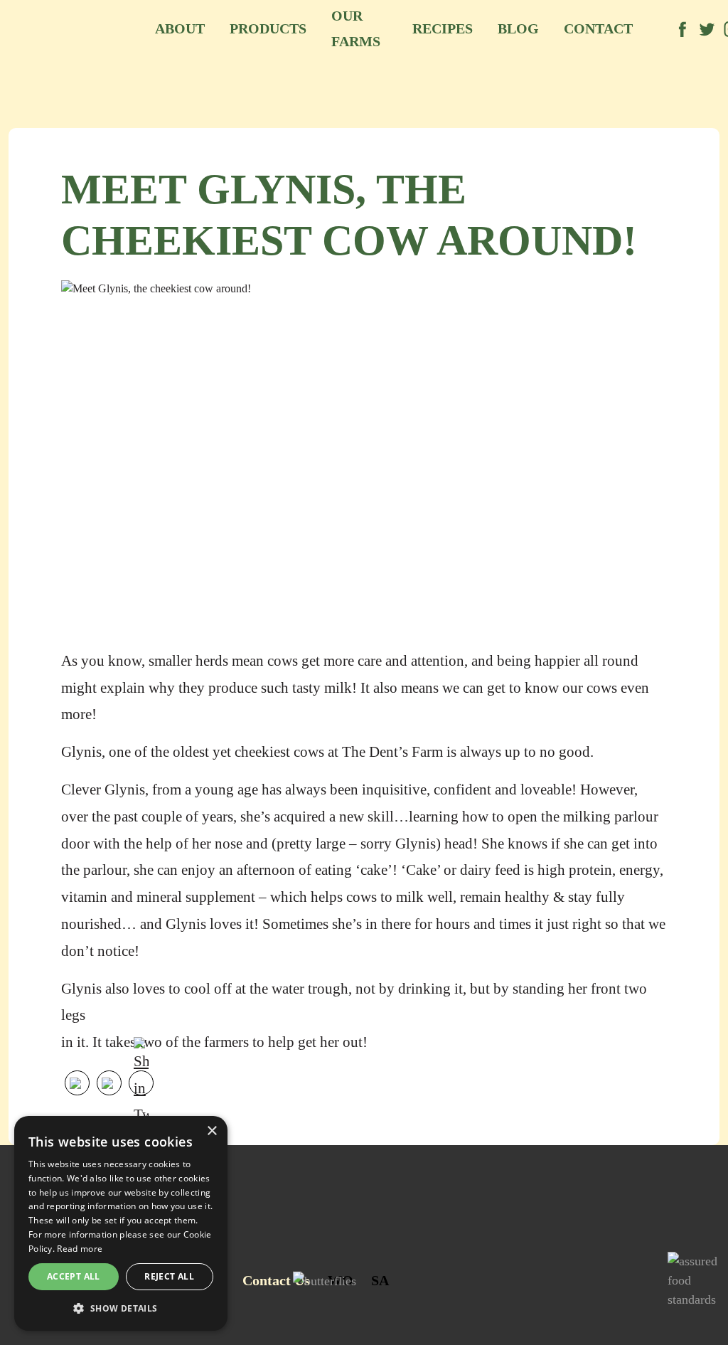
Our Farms (355, 28)
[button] (120, 1308)
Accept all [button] (73, 1276)
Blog (518, 28)
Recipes (442, 28)
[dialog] (121, 1223)
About (180, 28)
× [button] (211, 1131)
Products (268, 28)
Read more (79, 1249)
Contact (598, 28)
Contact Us (276, 1280)
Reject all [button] (169, 1276)
